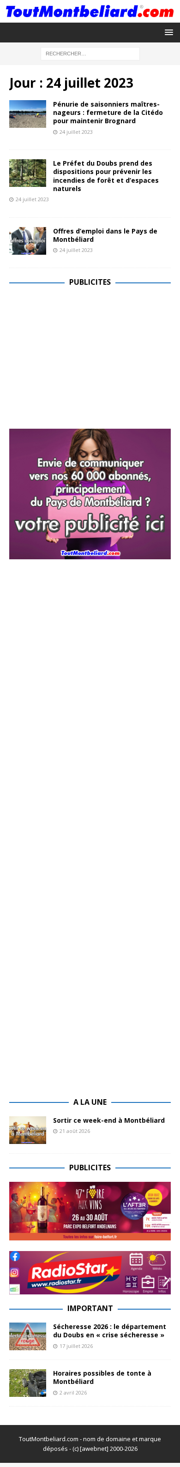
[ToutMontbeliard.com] (90, 16)
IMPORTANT (90, 1308)
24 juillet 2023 (76, 131)
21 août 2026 (75, 1130)
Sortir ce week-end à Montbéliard (109, 1120)
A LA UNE (90, 1102)
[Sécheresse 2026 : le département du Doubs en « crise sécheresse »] (27, 1336)
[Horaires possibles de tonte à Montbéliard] (27, 1383)
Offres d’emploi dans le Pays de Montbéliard (105, 235)
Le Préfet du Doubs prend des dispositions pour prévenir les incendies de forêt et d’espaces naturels (106, 176)
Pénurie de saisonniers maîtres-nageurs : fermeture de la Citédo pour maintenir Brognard (108, 112)
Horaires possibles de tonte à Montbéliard (102, 1377)
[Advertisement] (86, 360)
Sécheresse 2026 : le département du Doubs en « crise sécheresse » (109, 1330)
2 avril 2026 (73, 1392)
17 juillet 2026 (76, 1345)
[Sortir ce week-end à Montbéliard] (27, 1130)
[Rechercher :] (90, 52)
